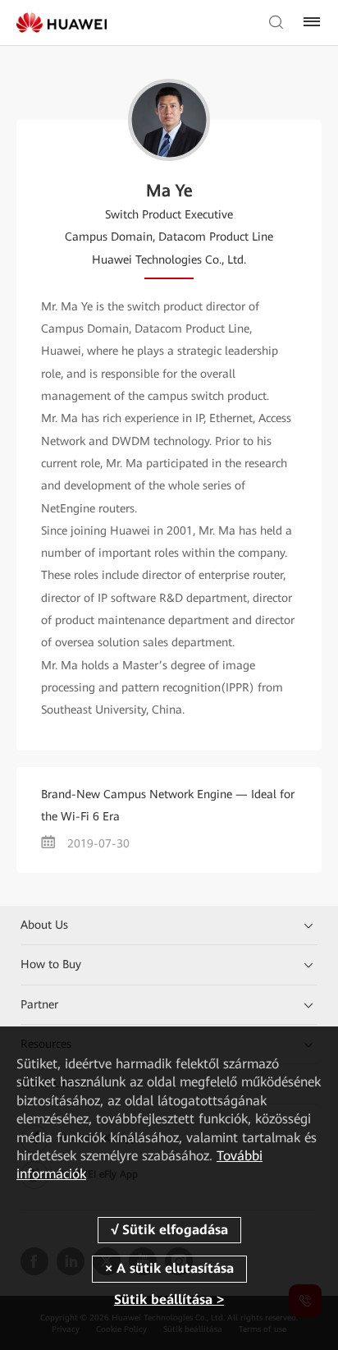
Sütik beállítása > (169, 1299)
